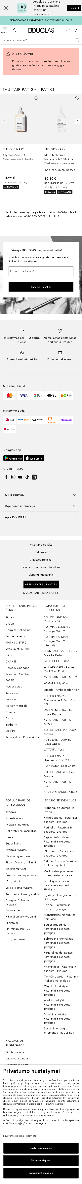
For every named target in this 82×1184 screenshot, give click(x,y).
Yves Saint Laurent (18, 649)
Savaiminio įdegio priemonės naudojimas (59, 1030)
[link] (20, 141)
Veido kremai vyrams (19, 887)
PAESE (10, 680)
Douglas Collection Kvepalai (18, 902)
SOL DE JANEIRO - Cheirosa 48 (56, 619)
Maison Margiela (16, 705)
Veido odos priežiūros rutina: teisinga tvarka (58, 873)
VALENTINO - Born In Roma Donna (58, 712)
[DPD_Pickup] (9, 429)
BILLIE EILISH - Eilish (56, 661)
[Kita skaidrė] (77, 121)
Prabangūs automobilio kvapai (59, 810)
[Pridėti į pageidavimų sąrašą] (36, 98)
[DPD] (9, 420)
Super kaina (13, 843)
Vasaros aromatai (17, 1058)
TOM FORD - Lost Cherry (60, 765)
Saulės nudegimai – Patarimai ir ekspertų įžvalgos (57, 929)
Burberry (11, 724)
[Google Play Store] (13, 458)
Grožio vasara (15, 1052)
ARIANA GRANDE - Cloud (60, 792)
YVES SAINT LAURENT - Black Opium (59, 742)
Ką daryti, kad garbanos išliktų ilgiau (60, 897)
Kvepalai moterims (17, 824)
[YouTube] (20, 477)
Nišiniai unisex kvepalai (21, 916)
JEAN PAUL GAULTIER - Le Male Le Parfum (61, 653)
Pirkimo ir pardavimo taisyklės (41, 567)
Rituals (10, 617)
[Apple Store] (34, 458)
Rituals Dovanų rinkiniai (21, 862)
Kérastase (12, 693)
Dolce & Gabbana (17, 668)
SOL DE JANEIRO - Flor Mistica (59, 774)
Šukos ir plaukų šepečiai (21, 875)
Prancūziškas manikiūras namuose (60, 917)
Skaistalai (12, 923)
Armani (10, 712)
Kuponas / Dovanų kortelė (23, 894)
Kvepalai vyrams (16, 850)
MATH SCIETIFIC (16, 642)
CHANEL (11, 661)
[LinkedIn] (34, 477)
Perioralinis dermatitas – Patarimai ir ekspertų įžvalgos (59, 957)
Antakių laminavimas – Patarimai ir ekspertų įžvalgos (58, 885)
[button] (6, 8)
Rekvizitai (41, 552)
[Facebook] (6, 477)
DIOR (9, 655)
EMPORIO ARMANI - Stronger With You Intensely (57, 641)
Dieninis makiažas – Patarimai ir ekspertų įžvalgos (57, 1019)
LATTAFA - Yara (54, 749)
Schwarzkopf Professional (23, 737)
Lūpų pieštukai (15, 939)
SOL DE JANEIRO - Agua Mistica (60, 732)
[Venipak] (66, 420)
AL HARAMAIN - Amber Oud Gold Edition (59, 669)
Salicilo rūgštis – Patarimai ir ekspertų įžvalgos (60, 863)
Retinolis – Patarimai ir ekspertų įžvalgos (58, 829)
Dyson (10, 623)
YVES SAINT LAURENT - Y (60, 677)
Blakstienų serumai (18, 856)
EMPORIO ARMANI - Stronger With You (57, 629)
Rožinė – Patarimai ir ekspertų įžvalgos (57, 907)
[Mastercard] (9, 395)
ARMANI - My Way (56, 683)
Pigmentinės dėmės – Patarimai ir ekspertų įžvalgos (57, 841)
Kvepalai (11, 812)
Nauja (9, 837)
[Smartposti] (23, 420)
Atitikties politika (41, 559)
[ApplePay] (52, 395)
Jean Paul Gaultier (17, 674)
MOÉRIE (11, 731)
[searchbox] (41, 40)
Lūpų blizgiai (14, 881)
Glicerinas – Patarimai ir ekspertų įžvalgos (59, 853)
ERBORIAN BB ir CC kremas (18, 931)
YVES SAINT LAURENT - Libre (59, 784)
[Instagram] (13, 477)
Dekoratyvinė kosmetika (21, 831)
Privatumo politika (41, 544)
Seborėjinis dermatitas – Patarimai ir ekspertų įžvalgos (59, 943)
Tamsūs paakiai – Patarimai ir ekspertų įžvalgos (61, 978)
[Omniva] (52, 420)
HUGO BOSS (14, 687)
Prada (9, 718)
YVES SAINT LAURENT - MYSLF (59, 722)
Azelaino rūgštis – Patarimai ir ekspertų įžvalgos (57, 1004)
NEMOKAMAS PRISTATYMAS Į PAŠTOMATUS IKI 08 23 (41, 20)
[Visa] (23, 395)
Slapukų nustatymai (41, 574)
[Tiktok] (27, 477)
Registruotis (41, 286)
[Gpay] (38, 395)
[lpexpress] (38, 420)
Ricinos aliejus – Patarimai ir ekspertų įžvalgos (61, 820)
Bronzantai (13, 910)
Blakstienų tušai (16, 869)
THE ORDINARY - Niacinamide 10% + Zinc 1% (59, 700)
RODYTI (74, 8)
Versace (11, 699)
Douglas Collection (18, 630)
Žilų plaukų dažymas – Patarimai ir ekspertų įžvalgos (58, 990)
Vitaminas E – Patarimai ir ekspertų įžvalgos (60, 969)
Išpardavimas (14, 818)
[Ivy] (66, 395)
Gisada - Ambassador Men (61, 689)
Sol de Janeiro (15, 636)
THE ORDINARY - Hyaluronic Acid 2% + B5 (60, 758)
